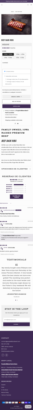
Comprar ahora (16, 106)
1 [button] (15, 300)
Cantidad (5, 62)
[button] (6, 48)
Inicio (12, 11)
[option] (16, 24)
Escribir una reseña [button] (16, 196)
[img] (3, 208)
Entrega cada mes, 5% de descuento (17, 79)
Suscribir (16, 324)
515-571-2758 (5, 344)
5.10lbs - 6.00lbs (20, 57)
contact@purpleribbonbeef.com (10, 341)
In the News (4, 390)
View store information (10, 117)
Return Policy (5, 392)
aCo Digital (16, 406)
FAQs (2, 387)
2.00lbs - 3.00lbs (8, 54)
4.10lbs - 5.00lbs (8, 57)
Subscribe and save (11, 76)
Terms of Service (6, 395)
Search (3, 385)
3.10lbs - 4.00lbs (20, 54)
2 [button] (17, 300)
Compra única (10, 71)
